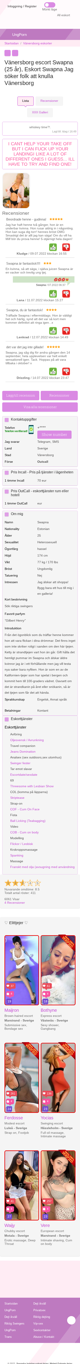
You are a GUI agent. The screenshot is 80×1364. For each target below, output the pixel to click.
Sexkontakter (41, 1330)
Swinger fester (20, 763)
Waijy (9, 1225)
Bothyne (49, 1010)
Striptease (17, 797)
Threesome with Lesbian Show (32, 786)
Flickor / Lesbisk (21, 844)
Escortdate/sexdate (23, 774)
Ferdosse (13, 1117)
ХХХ (40, 112)
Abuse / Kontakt (43, 1336)
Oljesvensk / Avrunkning (27, 740)
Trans (8, 1336)
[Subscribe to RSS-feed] (40, 1348)
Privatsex (39, 1310)
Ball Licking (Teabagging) (28, 821)
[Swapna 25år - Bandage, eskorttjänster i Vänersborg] (16, 191)
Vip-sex (38, 1323)
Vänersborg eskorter (37, 43)
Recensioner (14, 902)
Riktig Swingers (14, 1323)
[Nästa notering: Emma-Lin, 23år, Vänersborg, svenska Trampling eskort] (15, 53)
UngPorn (19, 35)
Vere (45, 1225)
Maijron (11, 1010)
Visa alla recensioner (40, 407)
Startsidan (11, 43)
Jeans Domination (23, 751)
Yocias (47, 1117)
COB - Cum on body (24, 832)
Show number (54, 434)
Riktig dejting (41, 1317)
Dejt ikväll (39, 1303)
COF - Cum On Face (25, 809)
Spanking (16, 855)
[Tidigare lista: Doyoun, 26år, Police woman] (7, 53)
